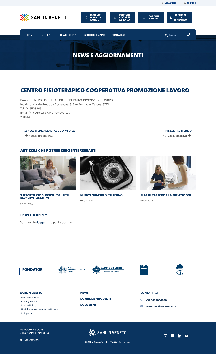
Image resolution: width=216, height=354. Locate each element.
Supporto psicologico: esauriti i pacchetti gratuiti (44, 196)
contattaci (119, 35)
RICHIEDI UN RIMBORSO (180, 17)
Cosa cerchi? (66, 35)
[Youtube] (187, 336)
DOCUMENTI (88, 305)
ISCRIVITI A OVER (153, 17)
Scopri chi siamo (94, 35)
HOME (30, 35)
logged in (43, 222)
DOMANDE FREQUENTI (95, 299)
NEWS (84, 293)
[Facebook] (172, 336)
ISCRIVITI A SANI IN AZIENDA (124, 17)
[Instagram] (165, 336)
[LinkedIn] (179, 336)
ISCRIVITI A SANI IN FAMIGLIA (95, 17)
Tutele (44, 35)
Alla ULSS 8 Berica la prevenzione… (167, 195)
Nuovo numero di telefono (101, 195)
